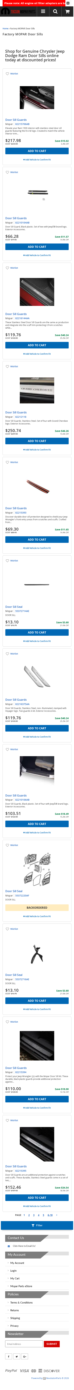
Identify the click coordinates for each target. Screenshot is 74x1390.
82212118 (20, 416)
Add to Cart (37, 151)
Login (13, 1271)
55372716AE (22, 979)
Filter (39, 1225)
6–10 (50, 1215)
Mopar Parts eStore (21, 1286)
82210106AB (22, 799)
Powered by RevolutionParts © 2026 (50, 1378)
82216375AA (22, 704)
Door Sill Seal (13, 607)
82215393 (20, 512)
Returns (14, 1310)
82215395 (20, 1170)
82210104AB (22, 222)
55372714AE (22, 611)
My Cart (14, 1278)
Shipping (15, 1318)
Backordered (37, 908)
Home (5, 28)
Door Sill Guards (16, 120)
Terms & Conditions (21, 1302)
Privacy (14, 1326)
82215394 (20, 1072)
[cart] (68, 11)
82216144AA (22, 318)
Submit (51, 1344)
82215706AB (22, 124)
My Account (17, 1263)
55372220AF (22, 895)
